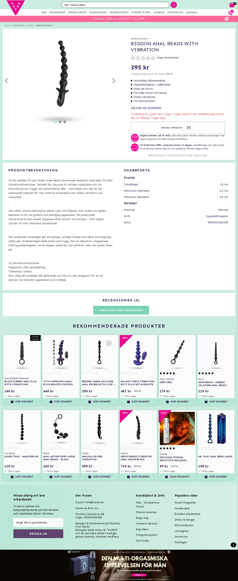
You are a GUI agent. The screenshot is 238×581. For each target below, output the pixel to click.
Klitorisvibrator (184, 525)
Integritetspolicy (147, 534)
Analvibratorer (44, 25)
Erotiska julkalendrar (188, 514)
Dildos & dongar (185, 519)
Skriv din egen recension (121, 310)
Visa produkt (180, 476)
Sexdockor (181, 536)
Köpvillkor (142, 529)
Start (7, 25)
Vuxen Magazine (185, 502)
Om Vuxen (142, 540)
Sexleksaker (19, 25)
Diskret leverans (146, 512)
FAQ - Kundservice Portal (147, 504)
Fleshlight (181, 542)
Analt (30, 25)
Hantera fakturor (147, 523)
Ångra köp (142, 518)
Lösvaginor (182, 531)
